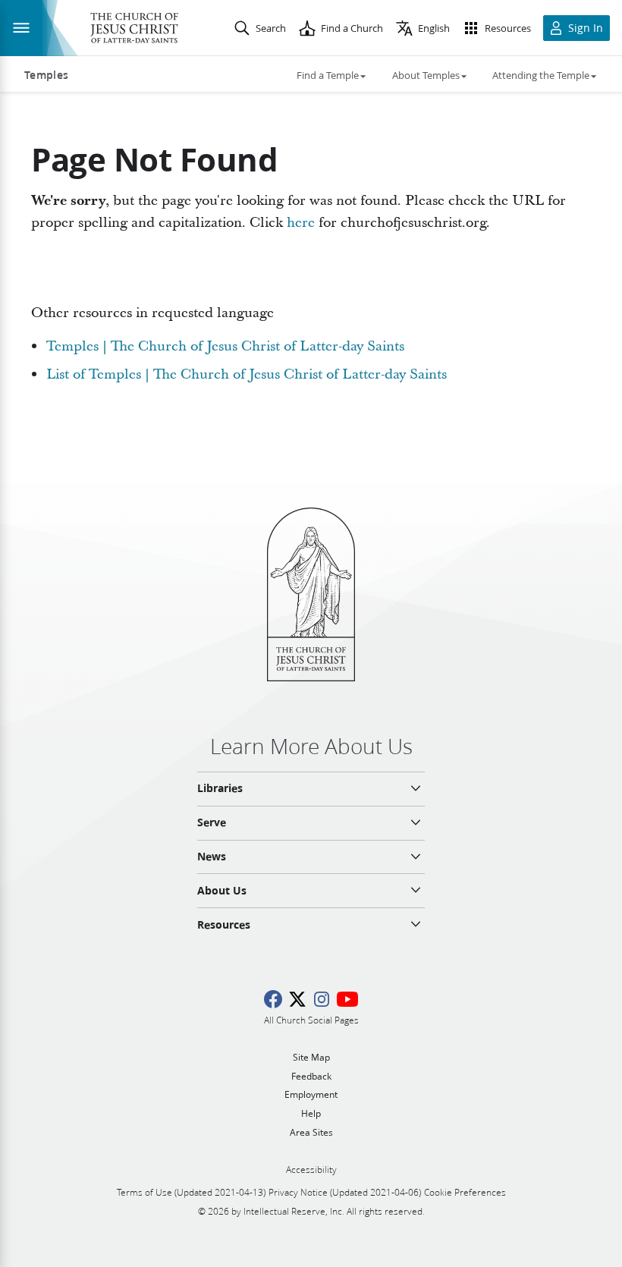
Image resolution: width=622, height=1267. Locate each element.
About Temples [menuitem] (426, 75)
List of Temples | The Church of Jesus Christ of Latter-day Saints (246, 374)
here (301, 222)
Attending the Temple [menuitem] (540, 75)
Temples (46, 75)
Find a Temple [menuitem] (328, 75)
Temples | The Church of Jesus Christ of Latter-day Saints (225, 346)
